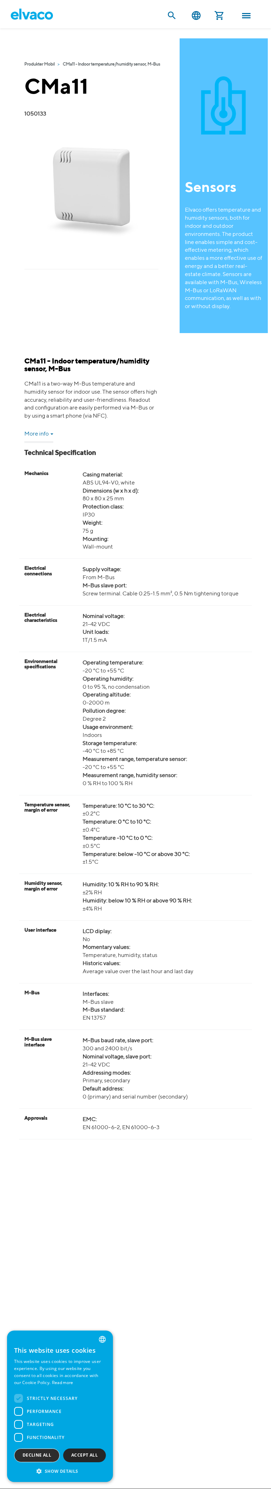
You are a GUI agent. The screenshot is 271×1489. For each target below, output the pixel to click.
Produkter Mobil (39, 64)
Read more (62, 1383)
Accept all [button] (84, 1455)
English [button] (196, 15)
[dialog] (60, 1406)
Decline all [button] (37, 1455)
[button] (60, 1471)
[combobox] (102, 1339)
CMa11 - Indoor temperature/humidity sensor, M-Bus (111, 64)
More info (37, 434)
